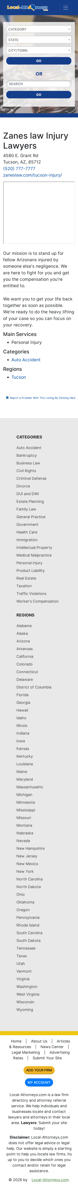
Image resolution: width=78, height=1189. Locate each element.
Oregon (23, 910)
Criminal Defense (31, 478)
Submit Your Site (47, 1058)
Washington (26, 986)
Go (38, 61)
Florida (22, 695)
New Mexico (27, 864)
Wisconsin (25, 1002)
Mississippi (25, 810)
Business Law (28, 463)
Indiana (22, 733)
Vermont (24, 971)
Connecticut (27, 672)
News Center (52, 1047)
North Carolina (29, 879)
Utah (20, 963)
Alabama (24, 626)
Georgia (23, 702)
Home (16, 1041)
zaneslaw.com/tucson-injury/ (32, 175)
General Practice (30, 517)
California (24, 656)
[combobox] (39, 29)
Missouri (23, 817)
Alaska (22, 633)
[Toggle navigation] (66, 8)
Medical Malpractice (34, 555)
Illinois (21, 725)
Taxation (24, 586)
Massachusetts (29, 787)
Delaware (24, 679)
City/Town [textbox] (17, 50)
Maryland (24, 779)
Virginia (23, 979)
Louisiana (24, 764)
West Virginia (27, 994)
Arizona (23, 641)
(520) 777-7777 (19, 168)
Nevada (23, 841)
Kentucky (24, 756)
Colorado (24, 664)
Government (27, 524)
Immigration (27, 540)
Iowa (20, 741)
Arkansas (24, 649)
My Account (39, 1082)
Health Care (26, 532)
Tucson (18, 377)
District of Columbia (33, 687)
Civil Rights (26, 471)
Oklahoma (25, 902)
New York (25, 871)
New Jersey (26, 856)
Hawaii (22, 710)
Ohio (20, 894)
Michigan (24, 794)
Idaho (21, 718)
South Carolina (29, 933)
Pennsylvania (28, 917)
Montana (24, 825)
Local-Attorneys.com (50, 1180)
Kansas (22, 748)
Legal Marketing (26, 1052)
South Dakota (28, 940)
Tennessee (25, 948)
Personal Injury (29, 563)
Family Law (26, 509)
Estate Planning (30, 501)
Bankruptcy (26, 455)
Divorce (23, 486)
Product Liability (30, 570)
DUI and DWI (27, 494)
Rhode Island (27, 925)
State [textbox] (13, 40)
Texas (21, 956)
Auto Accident (26, 359)
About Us (39, 1041)
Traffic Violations (31, 593)
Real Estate (26, 578)
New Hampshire (30, 848)
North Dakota (28, 887)
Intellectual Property (34, 547)
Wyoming (24, 1009)
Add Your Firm (39, 1070)
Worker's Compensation (37, 601)
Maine (21, 771)
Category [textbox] (17, 29)
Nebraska (24, 833)
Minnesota (25, 802)
